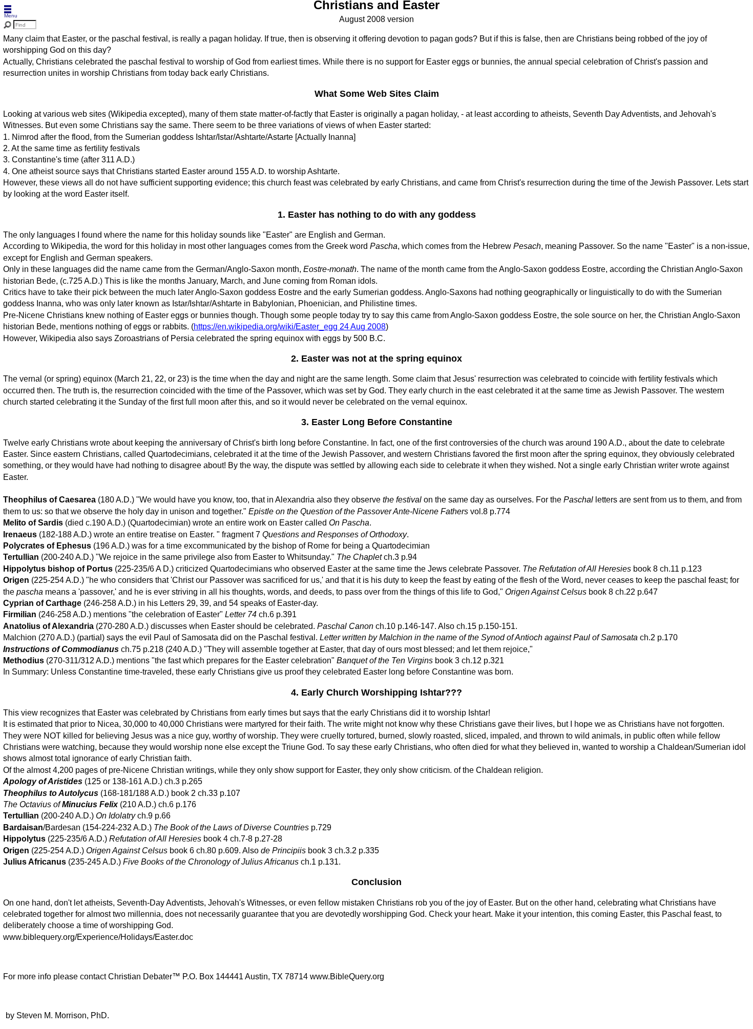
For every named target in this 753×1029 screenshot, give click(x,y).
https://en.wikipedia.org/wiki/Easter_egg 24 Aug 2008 (290, 326)
